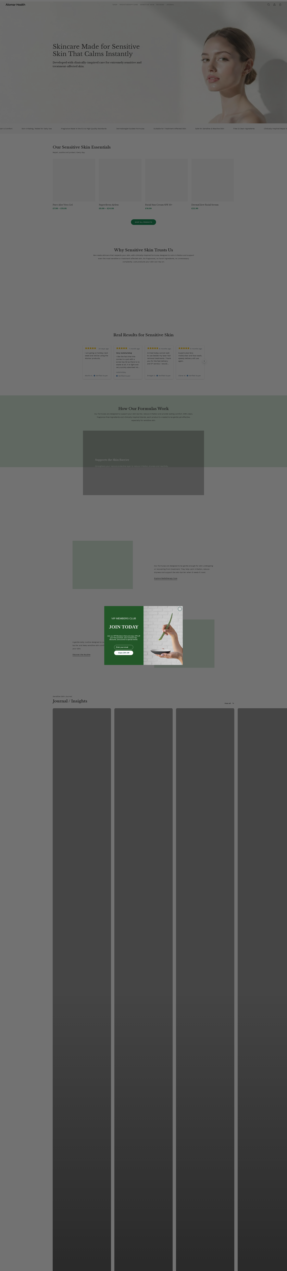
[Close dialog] (180, 609)
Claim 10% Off (123, 653)
